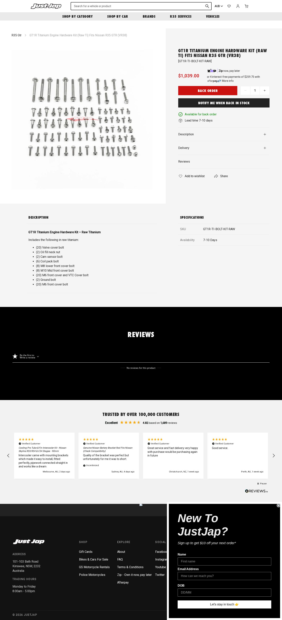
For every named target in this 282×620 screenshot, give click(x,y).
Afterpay (123, 582)
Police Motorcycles (92, 575)
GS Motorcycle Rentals (94, 567)
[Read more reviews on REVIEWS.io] (256, 491)
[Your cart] (246, 6)
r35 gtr (16, 35)
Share (224, 176)
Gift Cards (85, 552)
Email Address (188, 569)
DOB (181, 585)
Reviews (184, 161)
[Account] (237, 6)
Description (186, 134)
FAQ (120, 559)
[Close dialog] (278, 505)
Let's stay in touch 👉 (224, 604)
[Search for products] (207, 6)
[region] (141, 456)
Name (182, 554)
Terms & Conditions (130, 567)
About (121, 552)
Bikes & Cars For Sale (93, 559)
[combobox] (141, 6)
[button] (8, 455)
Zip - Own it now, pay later (134, 575)
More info (228, 80)
